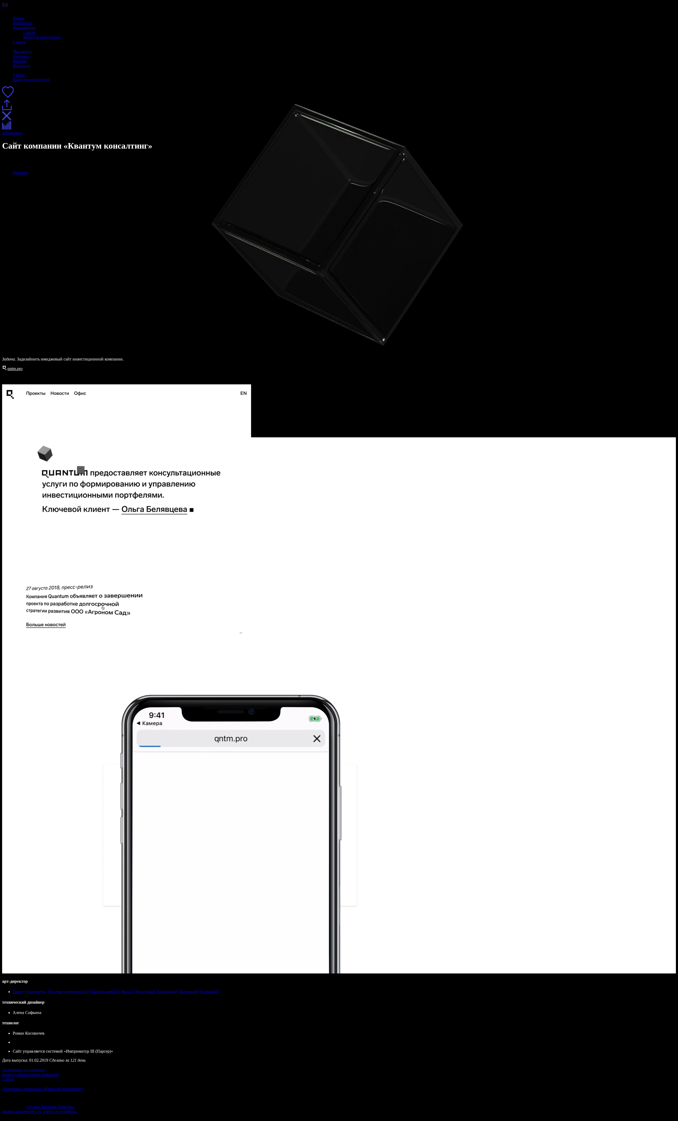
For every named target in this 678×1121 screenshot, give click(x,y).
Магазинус (22, 51)
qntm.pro (15, 368)
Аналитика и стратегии (23, 1069)
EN (5, 4)
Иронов (20, 61)
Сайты (29, 32)
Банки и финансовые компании (30, 1074)
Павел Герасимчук (29, 991)
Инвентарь (22, 23)
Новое (18, 18)
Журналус (22, 66)
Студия (19, 42)
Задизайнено (24, 27)
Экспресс (21, 56)
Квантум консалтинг (42, 37)
